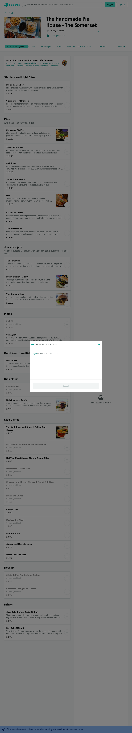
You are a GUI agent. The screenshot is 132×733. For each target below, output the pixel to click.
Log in (34, 353)
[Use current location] (99, 344)
